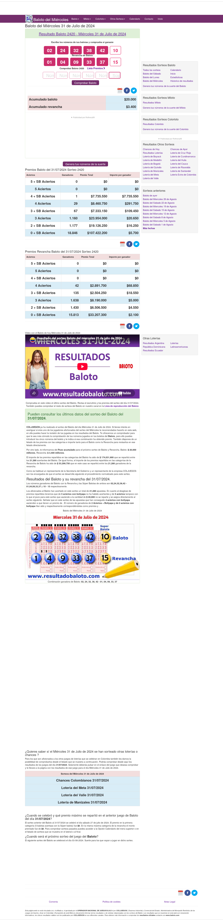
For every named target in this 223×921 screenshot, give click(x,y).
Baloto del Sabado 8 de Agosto (158, 217)
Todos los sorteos (151, 69)
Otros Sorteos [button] (116, 18)
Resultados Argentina (153, 343)
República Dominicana (154, 346)
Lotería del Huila (178, 160)
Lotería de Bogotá (151, 163)
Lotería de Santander (180, 170)
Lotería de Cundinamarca (182, 156)
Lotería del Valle (151, 178)
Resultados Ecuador (153, 350)
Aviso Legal (169, 901)
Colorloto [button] (99, 18)
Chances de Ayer (179, 149)
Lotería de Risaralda (180, 167)
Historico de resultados (181, 80)
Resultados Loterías (153, 152)
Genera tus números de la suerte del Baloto (164, 86)
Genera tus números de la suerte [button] (85, 164)
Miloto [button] (86, 18)
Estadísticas (176, 77)
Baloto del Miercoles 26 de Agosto (160, 199)
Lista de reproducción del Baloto (122, 405)
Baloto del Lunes (151, 77)
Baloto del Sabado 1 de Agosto (158, 224)
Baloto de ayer (150, 195)
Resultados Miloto (152, 102)
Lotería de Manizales (153, 170)
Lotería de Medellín (152, 160)
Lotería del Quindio (152, 167)
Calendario (135, 18)
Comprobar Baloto (85, 83)
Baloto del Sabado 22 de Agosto (158, 202)
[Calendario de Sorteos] (120, 90)
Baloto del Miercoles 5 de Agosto (159, 220)
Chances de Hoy (151, 149)
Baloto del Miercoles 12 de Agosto (160, 213)
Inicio (160, 18)
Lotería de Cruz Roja (180, 152)
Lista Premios (95, 68)
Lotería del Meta (151, 174)
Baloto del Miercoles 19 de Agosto (160, 206)
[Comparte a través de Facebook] (127, 90)
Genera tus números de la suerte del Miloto (164, 107)
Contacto (149, 18)
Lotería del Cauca (179, 163)
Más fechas (149, 228)
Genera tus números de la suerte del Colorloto (165, 129)
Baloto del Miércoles (153, 80)
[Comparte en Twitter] (134, 90)
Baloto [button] (74, 18)
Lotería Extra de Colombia (183, 174)
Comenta (53, 901)
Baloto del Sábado (152, 73)
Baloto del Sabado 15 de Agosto (158, 210)
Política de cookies (111, 901)
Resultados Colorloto (153, 124)
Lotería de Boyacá (152, 156)
